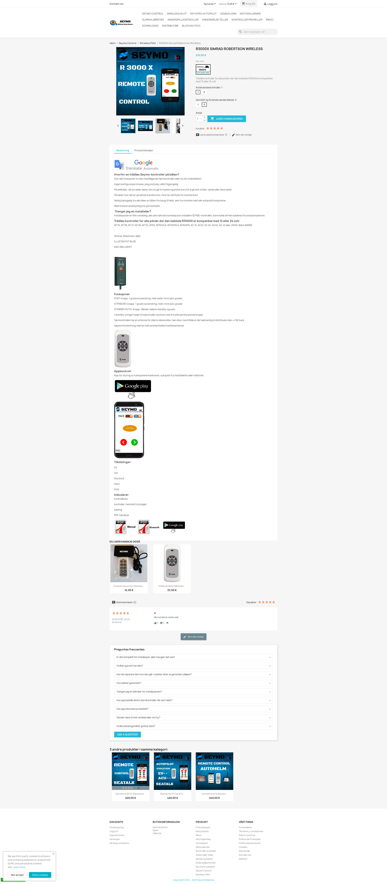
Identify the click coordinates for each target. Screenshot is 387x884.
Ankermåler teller (215, 19)
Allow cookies (40, 875)
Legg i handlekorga (227, 118)
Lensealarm (228, 13)
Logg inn (114, 831)
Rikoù (269, 19)
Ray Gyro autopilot (203, 13)
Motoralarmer (250, 13)
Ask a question (127, 734)
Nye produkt (202, 831)
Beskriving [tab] (123, 150)
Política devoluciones (250, 843)
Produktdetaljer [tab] (143, 150)
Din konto (116, 822)
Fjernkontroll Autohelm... (214, 793)
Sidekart (243, 858)
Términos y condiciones (251, 831)
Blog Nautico (191, 25)
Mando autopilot (204, 858)
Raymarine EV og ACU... (172, 793)
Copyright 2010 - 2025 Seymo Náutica (193, 880)
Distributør (170, 25)
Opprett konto (117, 835)
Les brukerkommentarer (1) (213, 134)
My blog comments (119, 843)
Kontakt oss (117, 3)
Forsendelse (245, 827)
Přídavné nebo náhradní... (172, 586)
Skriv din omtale (243, 134)
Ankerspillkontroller (183, 19)
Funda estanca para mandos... (128, 586)
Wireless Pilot (177, 13)
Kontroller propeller (247, 19)
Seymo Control (152, 13)
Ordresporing (117, 827)
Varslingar (115, 839)
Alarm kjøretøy (153, 19)
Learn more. (19, 867)
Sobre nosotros (247, 835)
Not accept (17, 875)
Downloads (150, 25)
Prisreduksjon (203, 827)
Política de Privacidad (249, 839)
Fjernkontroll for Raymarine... (130, 793)
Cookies (243, 847)
